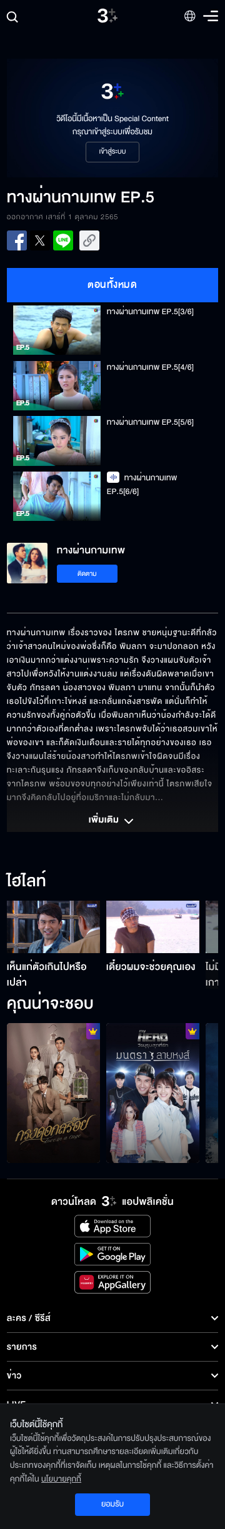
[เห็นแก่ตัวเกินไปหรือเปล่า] (53, 927)
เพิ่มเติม (105, 821)
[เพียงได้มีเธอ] (152, 1093)
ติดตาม (87, 573)
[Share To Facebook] (17, 240)
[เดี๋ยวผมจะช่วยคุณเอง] (152, 927)
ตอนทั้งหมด (112, 285)
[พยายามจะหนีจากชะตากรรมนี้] (53, 1093)
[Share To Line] (63, 240)
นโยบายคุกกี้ (61, 1479)
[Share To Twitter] (40, 240)
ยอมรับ (112, 1504)
